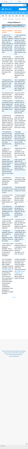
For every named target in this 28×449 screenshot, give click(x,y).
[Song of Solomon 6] (26, 204)
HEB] (3, 28)
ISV (13, 26)
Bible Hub (14, 297)
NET (18, 26)
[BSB (24, 25)
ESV (6, 26)
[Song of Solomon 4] (2, 204)
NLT (23, 26)
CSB (3, 26)
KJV (11, 26)
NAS (16, 26)
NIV (21, 26)
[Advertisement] (16, 328)
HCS (8, 26)
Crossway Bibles (6, 269)
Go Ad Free (3, 445)
